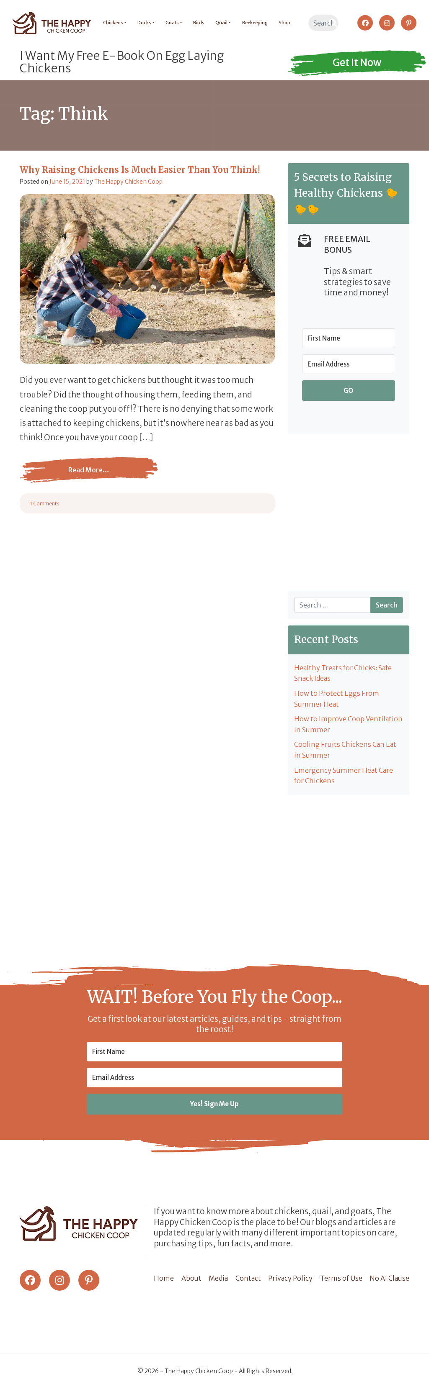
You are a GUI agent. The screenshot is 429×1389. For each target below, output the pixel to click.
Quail (221, 23)
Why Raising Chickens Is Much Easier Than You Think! (140, 169)
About (191, 1278)
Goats (171, 23)
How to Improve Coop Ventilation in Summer (348, 724)
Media (218, 1278)
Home (164, 1278)
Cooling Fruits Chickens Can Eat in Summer (345, 749)
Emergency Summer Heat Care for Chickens (343, 775)
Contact (248, 1278)
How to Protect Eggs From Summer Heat (336, 698)
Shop (284, 23)
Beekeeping (255, 23)
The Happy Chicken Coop (128, 181)
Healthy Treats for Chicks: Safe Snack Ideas (343, 673)
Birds (198, 23)
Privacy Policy (290, 1278)
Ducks (144, 23)
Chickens (113, 23)
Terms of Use (341, 1278)
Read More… (89, 476)
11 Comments (43, 503)
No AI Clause (389, 1278)
